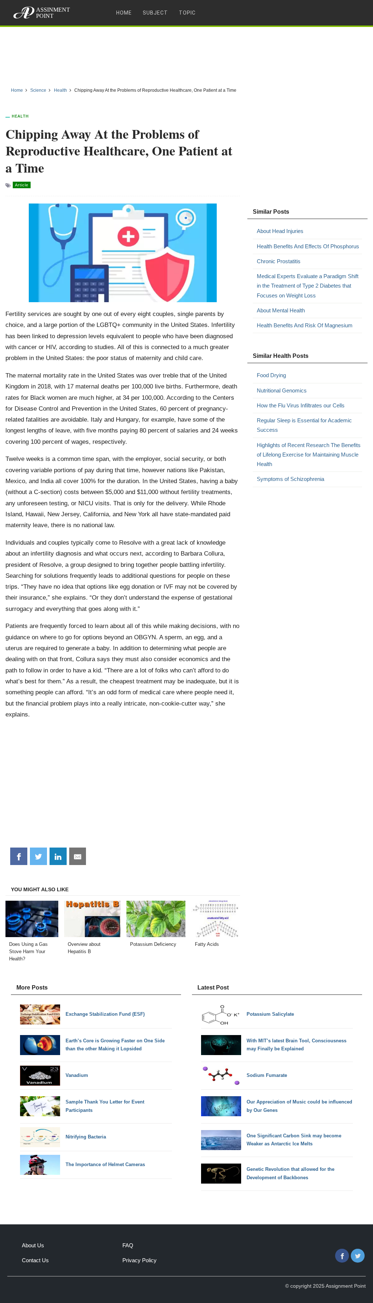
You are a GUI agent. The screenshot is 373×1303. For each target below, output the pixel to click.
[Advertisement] (186, 54)
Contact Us (35, 1260)
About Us (33, 1245)
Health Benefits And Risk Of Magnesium (305, 325)
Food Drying (271, 375)
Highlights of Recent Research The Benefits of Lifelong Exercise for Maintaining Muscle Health (309, 454)
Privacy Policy (139, 1260)
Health (20, 116)
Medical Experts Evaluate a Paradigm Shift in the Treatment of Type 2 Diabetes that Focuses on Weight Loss (307, 286)
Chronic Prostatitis (279, 261)
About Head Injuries (280, 231)
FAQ (127, 1245)
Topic (187, 13)
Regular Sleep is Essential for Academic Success (304, 425)
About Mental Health (281, 310)
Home (124, 13)
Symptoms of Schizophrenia (290, 479)
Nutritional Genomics (282, 390)
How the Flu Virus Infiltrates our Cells (301, 405)
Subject (155, 13)
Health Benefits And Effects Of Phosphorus (308, 246)
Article (21, 185)
